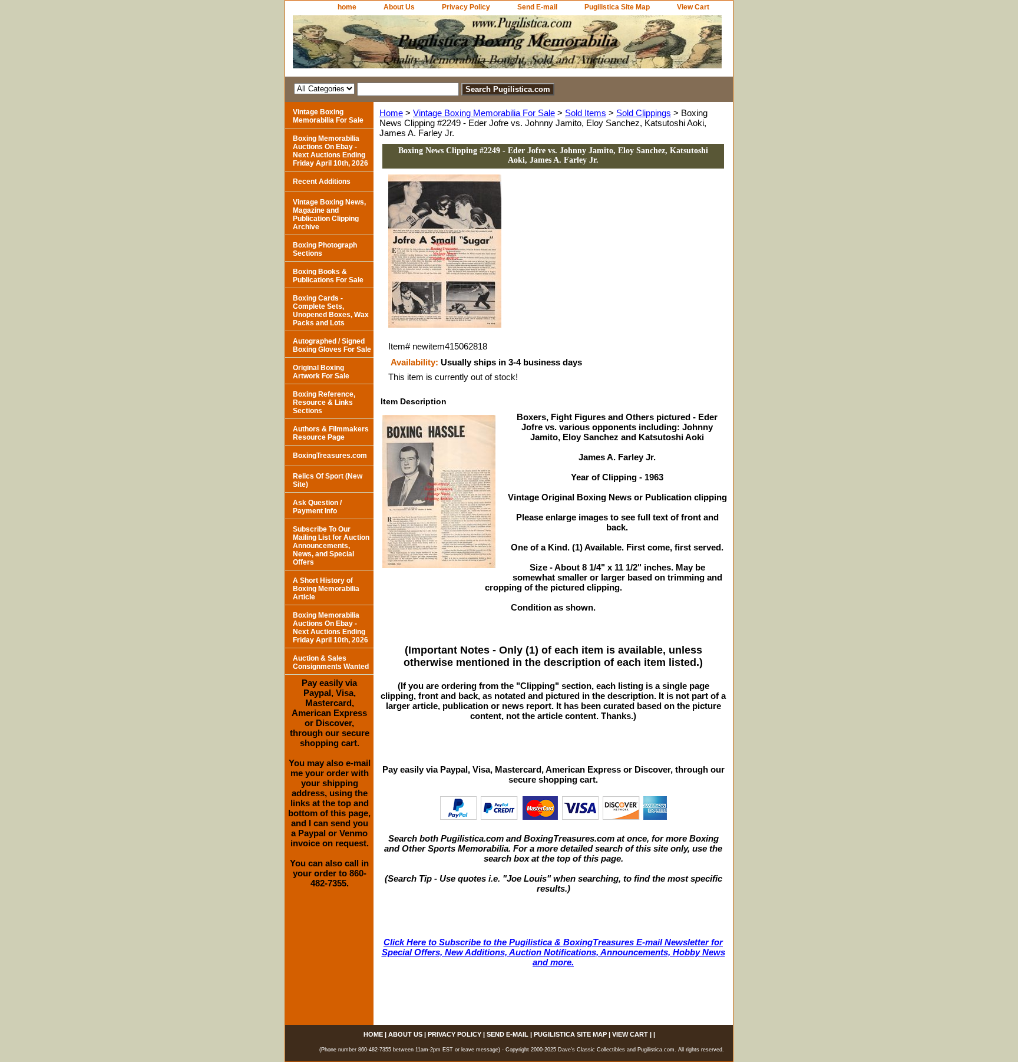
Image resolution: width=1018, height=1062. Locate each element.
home (347, 7)
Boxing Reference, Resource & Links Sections (324, 402)
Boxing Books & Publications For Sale (328, 276)
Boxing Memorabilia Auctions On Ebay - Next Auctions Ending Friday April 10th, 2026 (330, 150)
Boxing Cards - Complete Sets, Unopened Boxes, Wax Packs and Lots (331, 310)
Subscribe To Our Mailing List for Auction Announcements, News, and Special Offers (331, 545)
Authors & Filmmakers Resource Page (331, 433)
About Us (399, 7)
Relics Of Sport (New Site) (327, 480)
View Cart (693, 7)
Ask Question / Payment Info (317, 507)
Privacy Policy (466, 7)
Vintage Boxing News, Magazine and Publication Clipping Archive (329, 214)
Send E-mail (537, 7)
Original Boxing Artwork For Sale (321, 372)
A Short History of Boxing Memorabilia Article (326, 588)
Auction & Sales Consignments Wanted (331, 662)
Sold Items (585, 113)
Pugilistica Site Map (617, 7)
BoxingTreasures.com (330, 455)
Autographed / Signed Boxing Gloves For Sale (332, 345)
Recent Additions (322, 181)
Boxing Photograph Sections (325, 249)
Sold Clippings (643, 113)
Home (391, 113)
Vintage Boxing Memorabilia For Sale (484, 113)
